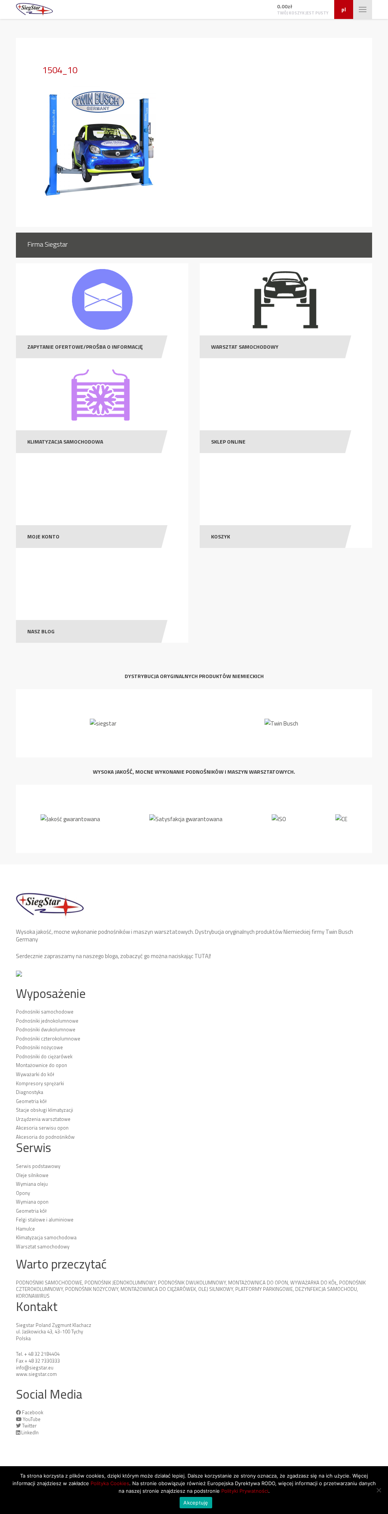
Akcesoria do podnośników (45, 1137)
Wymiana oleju (32, 1184)
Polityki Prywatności (244, 1491)
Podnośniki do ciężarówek (44, 1056)
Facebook (32, 1412)
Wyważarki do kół (35, 1074)
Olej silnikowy (215, 1289)
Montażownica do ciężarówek (158, 1289)
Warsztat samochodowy (42, 1246)
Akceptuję (195, 1503)
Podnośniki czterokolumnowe (48, 1038)
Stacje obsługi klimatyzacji (44, 1110)
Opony (23, 1193)
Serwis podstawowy (38, 1166)
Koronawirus (33, 1296)
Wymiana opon (32, 1202)
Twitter (29, 1425)
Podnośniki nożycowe (39, 1047)
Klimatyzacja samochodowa (46, 1237)
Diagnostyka (29, 1092)
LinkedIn (30, 1432)
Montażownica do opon (258, 1282)
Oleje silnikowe (32, 1175)
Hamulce (25, 1228)
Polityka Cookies (110, 1483)
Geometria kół (31, 1101)
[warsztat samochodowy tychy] (34, 9)
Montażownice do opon (41, 1065)
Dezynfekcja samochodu (326, 1289)
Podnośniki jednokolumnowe (47, 1021)
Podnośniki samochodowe (45, 1011)
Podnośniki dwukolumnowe (45, 1029)
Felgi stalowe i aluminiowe (45, 1219)
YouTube (32, 1419)
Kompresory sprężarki (40, 1083)
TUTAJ (202, 956)
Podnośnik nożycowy (91, 1289)
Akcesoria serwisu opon (42, 1128)
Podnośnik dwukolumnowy (192, 1282)
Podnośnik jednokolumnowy (120, 1282)
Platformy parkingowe (264, 1289)
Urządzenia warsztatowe (43, 1119)
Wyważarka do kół (313, 1282)
